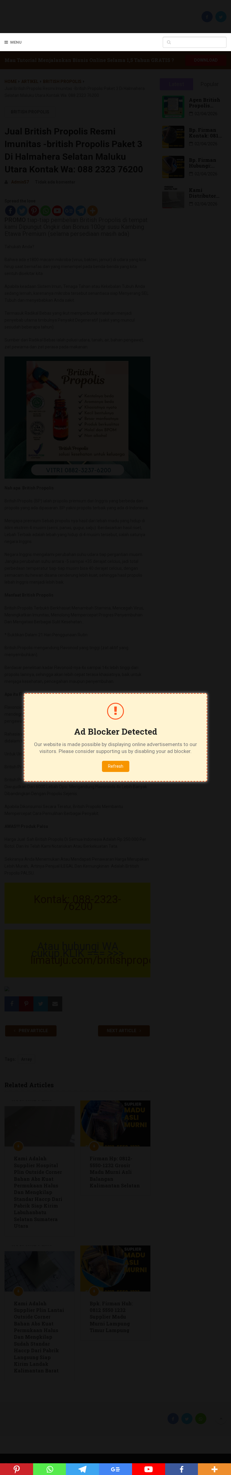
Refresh (115, 766)
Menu (16, 42)
